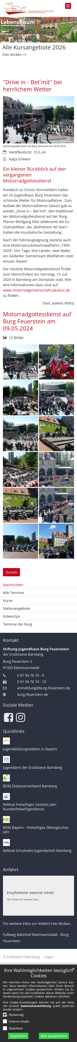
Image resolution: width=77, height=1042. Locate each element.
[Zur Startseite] (29, 8)
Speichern (18, 1036)
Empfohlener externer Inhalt (30, 892)
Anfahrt (10, 869)
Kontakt (11, 640)
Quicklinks (13, 731)
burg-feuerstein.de (32, 694)
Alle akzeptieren (54, 1036)
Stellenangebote (16, 608)
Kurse (7, 600)
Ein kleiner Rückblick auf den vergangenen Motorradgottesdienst (34, 175)
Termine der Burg (17, 624)
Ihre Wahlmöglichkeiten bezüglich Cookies (38, 973)
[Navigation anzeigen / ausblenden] (68, 6)
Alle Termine (13, 592)
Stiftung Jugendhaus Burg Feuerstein (36, 649)
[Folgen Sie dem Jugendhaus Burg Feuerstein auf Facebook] (8, 717)
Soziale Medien (18, 705)
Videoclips (11, 616)
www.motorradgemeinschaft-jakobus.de (36, 290)
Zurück (11, 572)
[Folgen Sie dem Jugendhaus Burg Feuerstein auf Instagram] (20, 717)
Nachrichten (13, 584)
